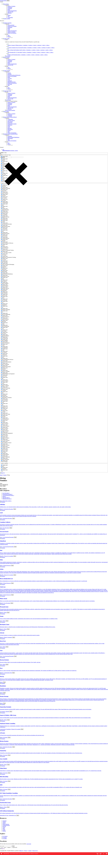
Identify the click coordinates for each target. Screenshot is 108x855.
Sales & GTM (10, 11)
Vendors (4, 475)
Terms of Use (35, 850)
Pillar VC (21, 850)
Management (10, 129)
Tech (8, 16)
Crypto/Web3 (10, 17)
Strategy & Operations (12, 33)
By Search (4, 837)
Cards (4, 486)
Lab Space (10, 78)
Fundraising (10, 7)
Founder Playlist (3, 0)
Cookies (29, 850)
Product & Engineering (12, 10)
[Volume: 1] (106, 853)
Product (9, 130)
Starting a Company (11, 6)
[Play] (1, 853)
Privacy (25, 850)
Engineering (10, 122)
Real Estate (10, 84)
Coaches (9, 72)
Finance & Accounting (12, 26)
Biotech (9, 15)
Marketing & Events (12, 81)
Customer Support (11, 120)
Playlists (4, 830)
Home (1, 475)
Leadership (10, 8)
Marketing (10, 13)
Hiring (9, 9)
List (1, 486)
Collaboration (10, 119)
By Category (5, 836)
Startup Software (5, 824)
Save (15, 509)
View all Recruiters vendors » (6, 500)
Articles (4, 823)
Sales (9, 85)
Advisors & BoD (11, 25)
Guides (3, 829)
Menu (8, 0)
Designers (9, 74)
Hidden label (5, 156)
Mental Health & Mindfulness (13, 137)
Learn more (28, 843)
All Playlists (8, 100)
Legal (9, 29)
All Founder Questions (10, 110)
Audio (3, 827)
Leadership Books (6, 825)
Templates (4, 820)
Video (3, 828)
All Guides (8, 56)
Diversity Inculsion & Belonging (14, 75)
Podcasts (4, 826)
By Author (4, 838)
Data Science (10, 121)
